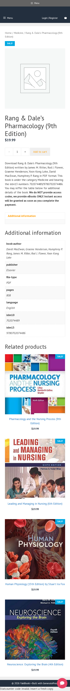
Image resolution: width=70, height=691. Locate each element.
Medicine (18, 32)
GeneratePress (50, 683)
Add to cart (40, 152)
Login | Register (50, 17)
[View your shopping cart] (65, 18)
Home (8, 32)
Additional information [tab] (22, 216)
